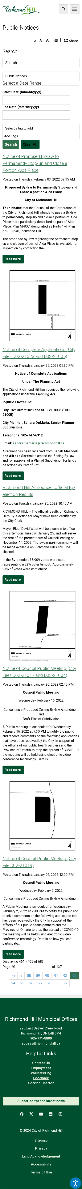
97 (40, 983)
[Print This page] (56, 40)
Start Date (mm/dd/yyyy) (22, 92)
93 (74, 976)
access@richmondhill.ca (41, 1043)
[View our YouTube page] (41, 1114)
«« (13, 976)
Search (63, 9)
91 (56, 976)
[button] (71, 40)
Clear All (30, 144)
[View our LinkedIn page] (50, 1114)
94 (13, 983)
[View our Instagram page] (60, 1114)
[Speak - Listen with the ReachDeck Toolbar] (75, 1183)
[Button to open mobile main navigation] (74, 9)
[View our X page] (31, 1114)
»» (65, 983)
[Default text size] (41, 39)
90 (47, 976)
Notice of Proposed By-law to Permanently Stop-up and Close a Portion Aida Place (35, 163)
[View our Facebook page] (21, 1114)
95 (22, 983)
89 (38, 976)
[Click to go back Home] (22, 10)
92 (65, 976)
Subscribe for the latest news (41, 1101)
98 (49, 983)
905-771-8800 (41, 1038)
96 (31, 983)
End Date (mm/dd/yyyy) (21, 107)
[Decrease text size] (34, 39)
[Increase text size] (47, 39)
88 (29, 976)
